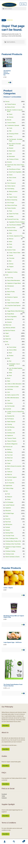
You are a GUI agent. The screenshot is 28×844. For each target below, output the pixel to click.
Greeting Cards (11, 432)
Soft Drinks (10, 389)
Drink (6, 341)
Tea (8, 344)
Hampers (7, 530)
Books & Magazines (12, 443)
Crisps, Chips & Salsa (14, 252)
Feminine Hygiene (12, 477)
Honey (10, 136)
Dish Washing (10, 427)
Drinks (8, 499)
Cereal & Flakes (11, 122)
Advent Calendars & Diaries (12, 556)
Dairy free (7, 519)
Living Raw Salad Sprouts (13, 305)
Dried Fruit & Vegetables (15, 172)
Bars (10, 261)
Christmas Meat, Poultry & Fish (13, 541)
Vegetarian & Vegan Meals (14, 283)
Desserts (9, 162)
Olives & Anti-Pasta (12, 205)
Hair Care (9, 460)
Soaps (8, 463)
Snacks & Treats (11, 249)
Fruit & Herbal (12, 347)
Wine (8, 358)
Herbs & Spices (11, 186)
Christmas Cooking (10, 551)
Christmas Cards (9, 554)
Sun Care (9, 480)
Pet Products (10, 418)
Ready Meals (10, 313)
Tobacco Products (11, 441)
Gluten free (8, 338)
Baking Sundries (13, 191)
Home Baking (10, 188)
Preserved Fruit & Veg (12, 219)
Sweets (11, 255)
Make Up (9, 474)
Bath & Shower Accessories (14, 466)
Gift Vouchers (8, 524)
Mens (8, 468)
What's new (8, 325)
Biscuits (9, 119)
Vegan (7, 333)
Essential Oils (10, 416)
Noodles (11, 216)
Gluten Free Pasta (13, 213)
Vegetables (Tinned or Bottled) (16, 222)
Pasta (10, 211)
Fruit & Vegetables (12, 316)
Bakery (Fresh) (11, 107)
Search (14, 841)
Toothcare (9, 471)
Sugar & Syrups (13, 197)
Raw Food (8, 521)
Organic (7, 336)
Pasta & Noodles (11, 208)
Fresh (6, 275)
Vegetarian (8, 507)
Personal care (8, 446)
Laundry (9, 430)
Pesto (10, 244)
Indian (10, 247)
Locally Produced (9, 505)
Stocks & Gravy (13, 230)
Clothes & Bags (9, 488)
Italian (10, 241)
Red (10, 361)
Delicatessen (10, 286)
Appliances (10, 435)
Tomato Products (11, 104)
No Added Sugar (9, 513)
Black (10, 352)
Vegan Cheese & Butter (13, 302)
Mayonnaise (12, 151)
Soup (8, 269)
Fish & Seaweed (11, 183)
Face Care (10, 455)
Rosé (10, 375)
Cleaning (9, 424)
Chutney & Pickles (13, 159)
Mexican (11, 238)
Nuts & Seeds (12, 177)
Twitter (3, 796)
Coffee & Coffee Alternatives (14, 383)
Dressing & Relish (13, 133)
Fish (8, 288)
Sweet (10, 114)
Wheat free (8, 510)
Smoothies (10, 403)
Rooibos (11, 355)
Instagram (4, 797)
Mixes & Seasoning (12, 199)
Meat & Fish (10, 319)
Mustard (11, 148)
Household (8, 408)
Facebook (4, 794)
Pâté (10, 131)
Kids (6, 491)
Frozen (7, 308)
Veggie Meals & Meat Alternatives (15, 311)
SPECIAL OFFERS (10, 327)
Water (8, 381)
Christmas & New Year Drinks (12, 544)
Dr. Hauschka (10, 482)
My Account (4, 841)
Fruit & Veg (10, 277)
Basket (21, 840)
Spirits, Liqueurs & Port (13, 395)
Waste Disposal (11, 421)
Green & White (13, 350)
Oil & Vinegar (10, 202)
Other (10, 233)
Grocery (7, 101)
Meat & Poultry (11, 291)
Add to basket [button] (10, 82)
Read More (6, 725)
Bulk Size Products (10, 330)
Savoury (11, 117)
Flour (10, 194)
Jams (10, 153)
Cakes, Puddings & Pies (11, 538)
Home (3, 20)
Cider (8, 400)
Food (8, 494)
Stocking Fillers (9, 532)
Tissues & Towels (11, 438)
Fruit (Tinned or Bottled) (15, 224)
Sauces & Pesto (11, 227)
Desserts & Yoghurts (12, 297)
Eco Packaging (9, 502)
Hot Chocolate (11, 406)
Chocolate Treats (9, 535)
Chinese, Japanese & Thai (16, 236)
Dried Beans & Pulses (14, 169)
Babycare (9, 496)
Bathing (9, 449)
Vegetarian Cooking (12, 272)
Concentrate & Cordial (13, 386)
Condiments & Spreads (13, 125)
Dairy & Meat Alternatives (13, 280)
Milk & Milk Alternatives (13, 397)
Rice (10, 180)
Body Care (10, 457)
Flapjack (11, 266)
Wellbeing (9, 452)
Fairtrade (7, 527)
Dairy (8, 294)
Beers (8, 378)
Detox (6, 516)
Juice (8, 392)
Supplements (8, 485)
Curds (10, 128)
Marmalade (12, 156)
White (10, 372)
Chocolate (11, 258)
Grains (10, 174)
